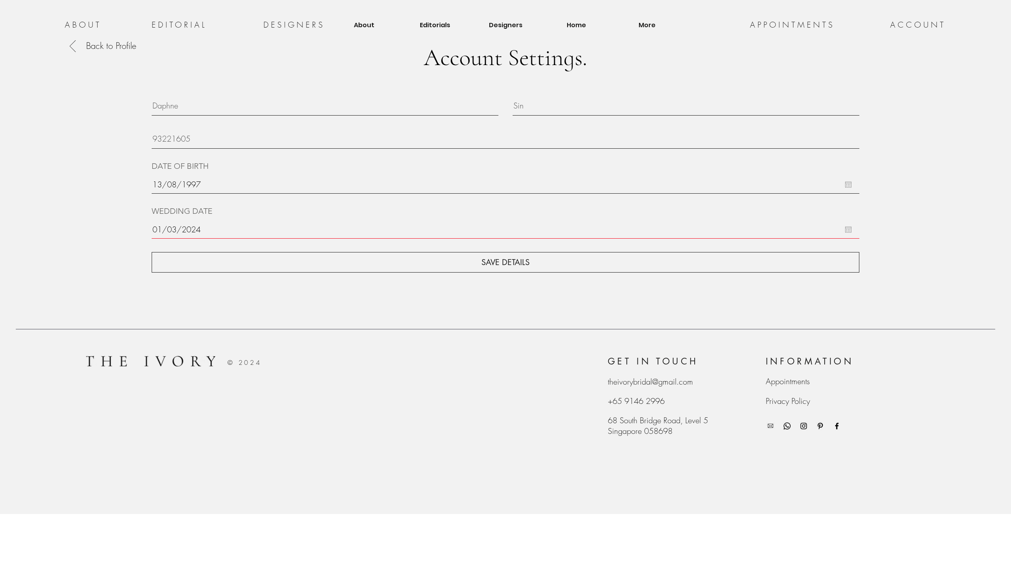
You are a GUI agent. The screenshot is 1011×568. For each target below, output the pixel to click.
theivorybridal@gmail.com (650, 381)
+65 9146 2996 (636, 401)
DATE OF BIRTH (180, 166)
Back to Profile (111, 46)
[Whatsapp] (787, 426)
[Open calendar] (848, 184)
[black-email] (770, 426)
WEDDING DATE (182, 211)
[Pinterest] (820, 426)
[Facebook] (836, 426)
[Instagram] (803, 426)
